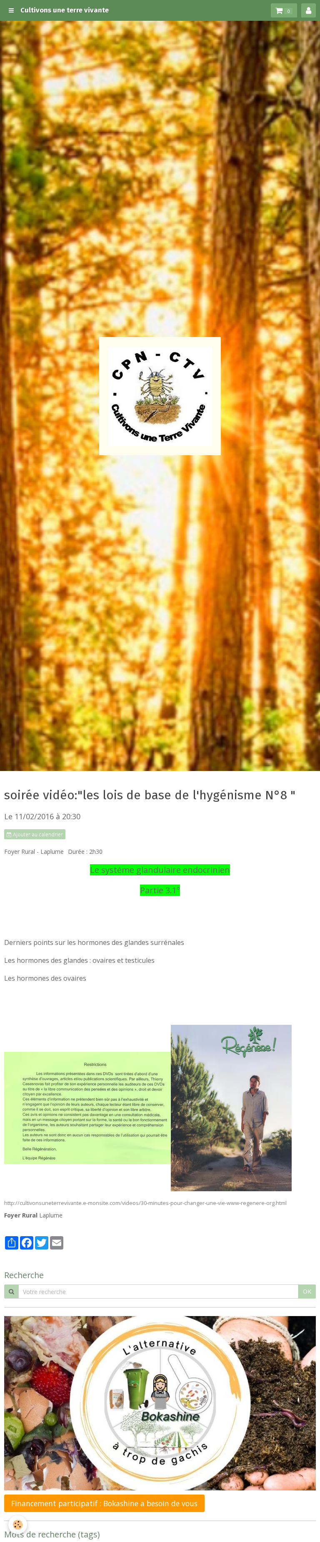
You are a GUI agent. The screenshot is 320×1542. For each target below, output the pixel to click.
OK (307, 1291)
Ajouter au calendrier (37, 834)
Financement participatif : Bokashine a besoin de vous (104, 1503)
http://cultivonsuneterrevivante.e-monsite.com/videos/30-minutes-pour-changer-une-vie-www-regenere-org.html (145, 1203)
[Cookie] (17, 1524)
